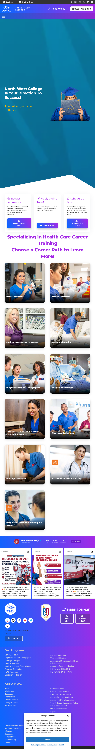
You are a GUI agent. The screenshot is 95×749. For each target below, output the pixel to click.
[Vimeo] (88, 2)
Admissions (9, 691)
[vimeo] (30, 620)
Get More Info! (10, 705)
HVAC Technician (11, 672)
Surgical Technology (62, 388)
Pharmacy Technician (63, 433)
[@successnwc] (16, 541)
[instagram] (13, 620)
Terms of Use (10, 737)
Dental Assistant (14, 297)
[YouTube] (92, 2)
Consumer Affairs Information (62, 700)
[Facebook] (80, 2)
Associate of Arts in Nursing (66, 478)
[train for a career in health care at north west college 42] (16, 9)
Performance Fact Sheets (60, 694)
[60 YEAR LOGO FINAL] (46, 612)
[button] (68, 716)
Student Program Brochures (61, 697)
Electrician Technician (13, 675)
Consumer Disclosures (59, 691)
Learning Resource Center (15, 725)
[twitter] (7, 626)
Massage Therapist (16, 478)
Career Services (11, 700)
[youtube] (25, 620)
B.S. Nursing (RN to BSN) (60, 669)
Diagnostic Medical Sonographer (23, 388)
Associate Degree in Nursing (62, 666)
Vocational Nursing (61, 342)
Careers (8, 743)
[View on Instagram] (28, 551)
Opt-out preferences (38, 745)
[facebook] (19, 620)
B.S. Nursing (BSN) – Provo (61, 672)
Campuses (9, 694)
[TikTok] (71, 2)
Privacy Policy (52, 745)
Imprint (61, 745)
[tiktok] (7, 620)
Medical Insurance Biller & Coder (23, 342)
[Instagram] (75, 2)
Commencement (57, 689)
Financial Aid (10, 697)
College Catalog (11, 702)
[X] (84, 2)
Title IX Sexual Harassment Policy (64, 703)
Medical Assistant (61, 297)
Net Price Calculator (13, 728)
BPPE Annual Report (58, 706)
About (7, 688)
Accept (48, 740)
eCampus (8, 731)
